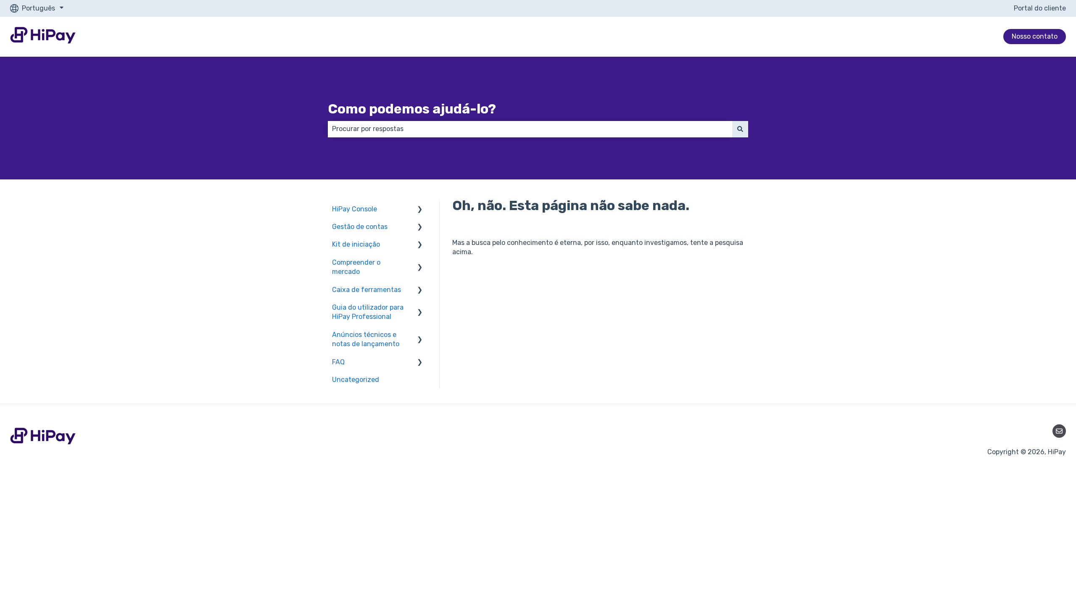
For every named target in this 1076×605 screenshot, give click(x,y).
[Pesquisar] (740, 129)
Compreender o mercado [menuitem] (356, 267)
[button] (420, 209)
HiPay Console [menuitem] (354, 209)
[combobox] (530, 129)
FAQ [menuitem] (338, 362)
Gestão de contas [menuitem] (360, 227)
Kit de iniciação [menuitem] (356, 244)
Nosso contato (1035, 36)
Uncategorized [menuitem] (355, 380)
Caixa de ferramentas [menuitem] (366, 290)
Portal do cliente (1040, 8)
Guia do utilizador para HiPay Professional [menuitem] (368, 312)
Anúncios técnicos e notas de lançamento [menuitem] (365, 339)
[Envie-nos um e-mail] (1059, 431)
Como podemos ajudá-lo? (412, 109)
